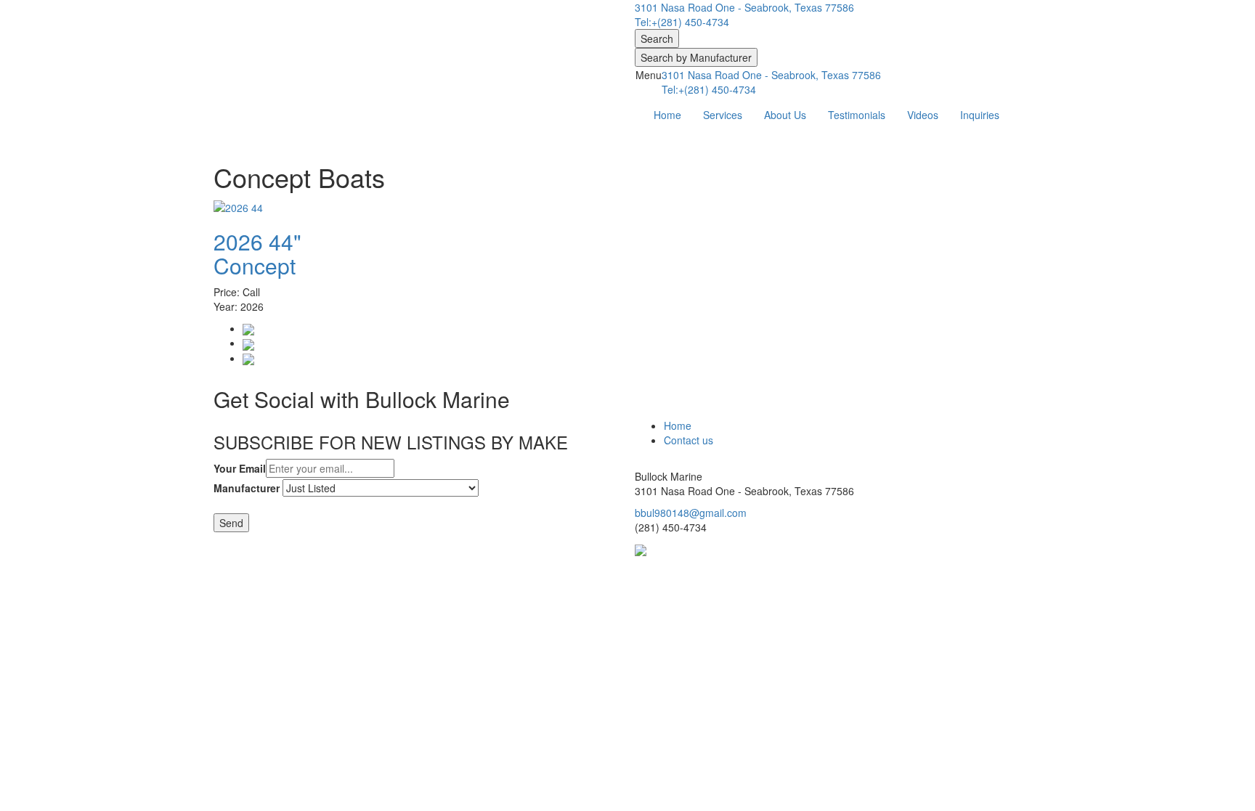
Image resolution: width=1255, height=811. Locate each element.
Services (722, 114)
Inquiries (979, 114)
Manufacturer (247, 488)
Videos (922, 114)
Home (667, 114)
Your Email (240, 468)
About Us (785, 114)
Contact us (688, 440)
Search (657, 38)
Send (231, 522)
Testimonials (856, 114)
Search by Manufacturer (696, 57)
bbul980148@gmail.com (691, 512)
